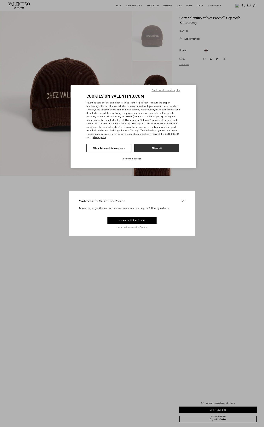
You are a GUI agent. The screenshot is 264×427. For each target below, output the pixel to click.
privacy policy (99, 137)
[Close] (183, 201)
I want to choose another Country (132, 227)
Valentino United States (132, 220)
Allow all (157, 148)
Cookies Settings (132, 158)
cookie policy (172, 133)
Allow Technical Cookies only (109, 148)
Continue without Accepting (166, 90)
